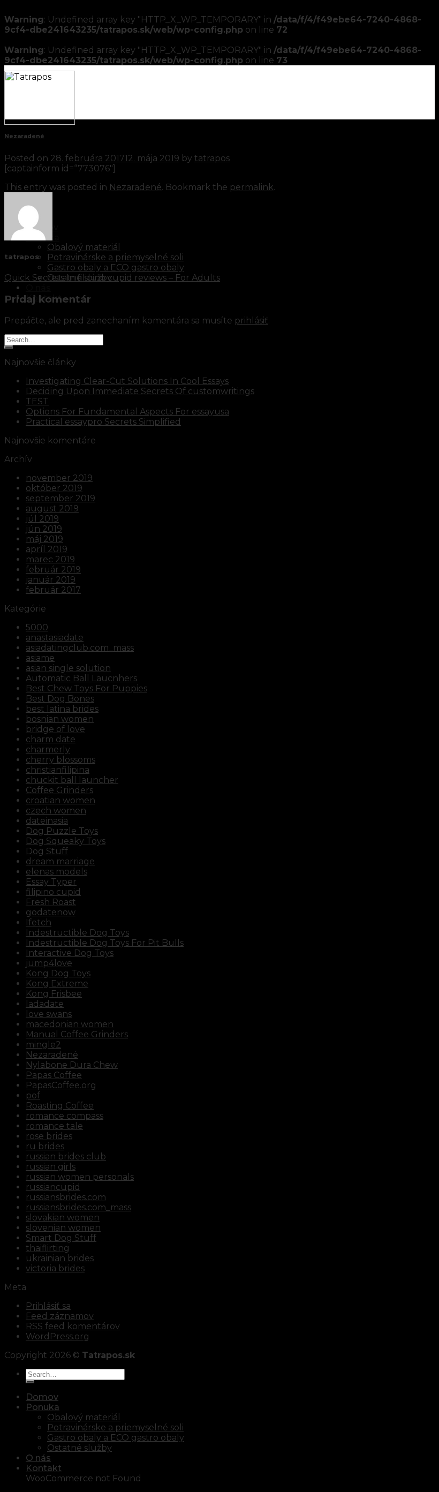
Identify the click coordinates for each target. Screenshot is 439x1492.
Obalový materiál (83, 247)
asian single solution (68, 668)
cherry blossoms (60, 760)
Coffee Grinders (59, 790)
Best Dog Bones (60, 699)
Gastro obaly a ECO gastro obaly (115, 267)
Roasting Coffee (60, 1106)
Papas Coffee (54, 1075)
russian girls (50, 1167)
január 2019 (50, 580)
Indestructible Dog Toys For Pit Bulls (105, 943)
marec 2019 (50, 559)
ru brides (45, 1146)
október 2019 (54, 488)
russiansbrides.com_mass (78, 1207)
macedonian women (69, 1024)
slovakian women (63, 1217)
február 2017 (53, 590)
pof (33, 1095)
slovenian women (63, 1228)
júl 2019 (42, 519)
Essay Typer (51, 882)
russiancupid (53, 1187)
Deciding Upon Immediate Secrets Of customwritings (140, 391)
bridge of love (55, 729)
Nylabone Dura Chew (72, 1065)
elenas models (56, 871)
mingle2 (43, 1044)
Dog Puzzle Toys (62, 831)
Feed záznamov (60, 1316)
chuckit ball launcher (72, 780)
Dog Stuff (47, 851)
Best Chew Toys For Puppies (86, 688)
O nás (38, 288)
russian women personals (80, 1177)
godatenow (50, 912)
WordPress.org (57, 1336)
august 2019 (52, 508)
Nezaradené (24, 136)
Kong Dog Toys (58, 973)
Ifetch (38, 922)
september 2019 (60, 498)
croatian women (60, 800)
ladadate (45, 1004)
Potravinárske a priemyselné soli (115, 257)
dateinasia (47, 821)
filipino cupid (53, 892)
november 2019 (59, 478)
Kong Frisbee (54, 994)
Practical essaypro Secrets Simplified (103, 422)
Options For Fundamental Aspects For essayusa (127, 411)
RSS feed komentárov (73, 1326)
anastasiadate (55, 637)
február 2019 (53, 569)
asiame (40, 658)
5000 (37, 627)
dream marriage (60, 861)
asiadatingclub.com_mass (80, 648)
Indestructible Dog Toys (77, 933)
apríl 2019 (46, 549)
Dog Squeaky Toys (65, 841)
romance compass (64, 1116)
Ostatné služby (79, 1448)
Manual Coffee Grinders (77, 1034)
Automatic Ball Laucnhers (81, 678)
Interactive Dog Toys (69, 953)
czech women (56, 810)
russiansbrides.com (66, 1197)
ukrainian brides (60, 1258)
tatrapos (212, 158)
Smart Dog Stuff (61, 1238)
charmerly (48, 749)
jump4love (49, 963)
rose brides (49, 1136)
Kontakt (44, 1468)
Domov (42, 1397)
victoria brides (55, 1268)
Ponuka (42, 1407)
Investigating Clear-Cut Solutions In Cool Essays (127, 381)
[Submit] (8, 347)
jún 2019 (44, 529)
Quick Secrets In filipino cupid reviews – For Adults (112, 278)
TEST (37, 401)
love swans (49, 1014)
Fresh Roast (51, 902)
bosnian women (60, 719)
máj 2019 (44, 539)
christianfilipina (57, 770)
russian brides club (66, 1156)
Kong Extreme (57, 983)
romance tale (54, 1126)
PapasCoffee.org (61, 1085)
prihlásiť (251, 320)
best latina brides (62, 709)
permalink (252, 187)
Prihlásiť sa (48, 1306)
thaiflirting (48, 1248)
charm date (50, 739)
